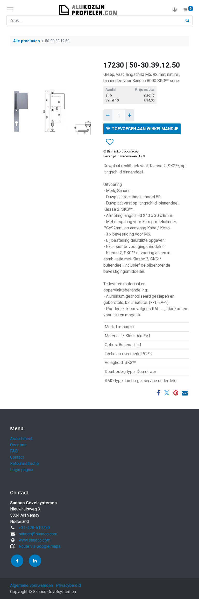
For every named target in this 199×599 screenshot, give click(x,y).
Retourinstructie (24, 463)
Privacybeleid (68, 585)
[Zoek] (187, 20)
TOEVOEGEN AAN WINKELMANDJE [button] (145, 128)
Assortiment (21, 438)
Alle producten (26, 41)
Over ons (18, 444)
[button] (109, 142)
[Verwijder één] (107, 115)
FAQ (14, 451)
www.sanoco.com (34, 540)
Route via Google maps (40, 546)
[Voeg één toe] (129, 115)
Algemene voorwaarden (31, 585)
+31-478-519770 (34, 527)
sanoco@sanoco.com (38, 533)
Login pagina (21, 469)
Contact (17, 457)
